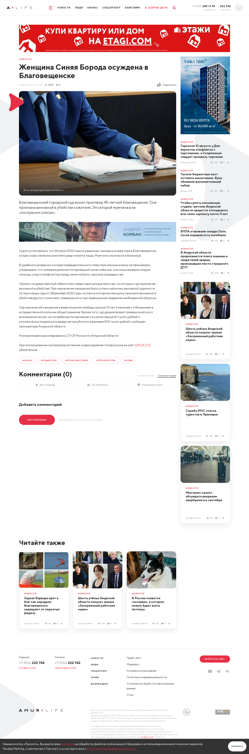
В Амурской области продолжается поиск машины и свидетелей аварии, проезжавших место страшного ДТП (204, 260)
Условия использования (141, 670)
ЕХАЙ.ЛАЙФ (132, 7)
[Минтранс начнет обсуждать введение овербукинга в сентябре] (223, 518)
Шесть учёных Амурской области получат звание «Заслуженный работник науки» (204, 334)
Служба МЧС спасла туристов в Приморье (202, 412)
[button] (227, 671)
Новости (63, 7)
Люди (79, 7)
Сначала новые (145, 375)
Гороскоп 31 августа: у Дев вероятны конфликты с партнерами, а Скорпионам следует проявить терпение (202, 151)
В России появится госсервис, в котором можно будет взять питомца (148, 603)
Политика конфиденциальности (147, 677)
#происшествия (76, 360)
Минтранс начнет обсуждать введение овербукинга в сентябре (204, 496)
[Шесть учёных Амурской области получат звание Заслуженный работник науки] (223, 354)
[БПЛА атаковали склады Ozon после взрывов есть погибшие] (228, 241)
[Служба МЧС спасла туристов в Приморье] (223, 436)
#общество (49, 360)
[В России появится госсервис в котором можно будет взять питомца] (169, 624)
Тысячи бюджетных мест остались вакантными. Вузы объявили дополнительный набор (201, 179)
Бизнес (92, 7)
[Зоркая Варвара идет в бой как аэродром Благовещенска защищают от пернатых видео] (61, 624)
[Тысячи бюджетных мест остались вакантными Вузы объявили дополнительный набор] (228, 191)
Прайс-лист (134, 658)
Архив (95, 677)
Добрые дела (99, 684)
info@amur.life (27, 667)
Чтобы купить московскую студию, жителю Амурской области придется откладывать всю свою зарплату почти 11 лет (204, 208)
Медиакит (133, 664)
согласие (67, 744)
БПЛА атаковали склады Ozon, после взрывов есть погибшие (204, 233)
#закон (27, 360)
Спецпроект (111, 7)
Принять (237, 746)
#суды (128, 360)
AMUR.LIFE (143, 345)
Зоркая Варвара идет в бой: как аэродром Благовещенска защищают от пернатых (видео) (42, 605)
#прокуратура (106, 360)
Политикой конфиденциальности (111, 748)
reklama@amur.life (65, 667)
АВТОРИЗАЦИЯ (36, 419)
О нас (130, 694)
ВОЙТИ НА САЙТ (215, 659)
